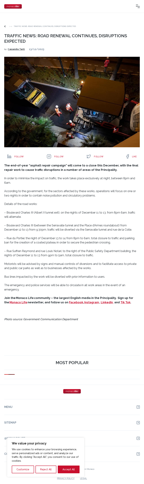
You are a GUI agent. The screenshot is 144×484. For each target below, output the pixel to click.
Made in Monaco (86, 469)
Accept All (69, 469)
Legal (83, 478)
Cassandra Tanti (16, 49)
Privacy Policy (65, 478)
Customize (23, 469)
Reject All (46, 469)
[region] (45, 457)
